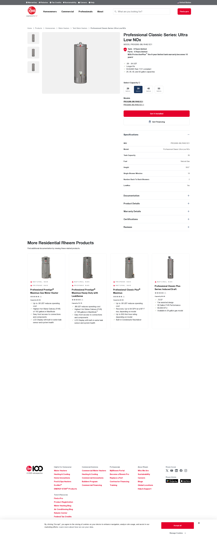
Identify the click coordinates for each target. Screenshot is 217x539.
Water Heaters (60, 470)
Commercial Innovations (92, 478)
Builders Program (90, 481)
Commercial (67, 11)
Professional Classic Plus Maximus (126, 291)
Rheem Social (171, 467)
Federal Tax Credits (63, 516)
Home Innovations (62, 478)
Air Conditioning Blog (63, 509)
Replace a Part (116, 478)
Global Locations (145, 485)
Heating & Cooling (62, 474)
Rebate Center (60, 513)
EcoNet (58, 485)
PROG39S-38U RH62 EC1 (133, 101)
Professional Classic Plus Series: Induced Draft (167, 287)
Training (113, 485)
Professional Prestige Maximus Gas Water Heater (44, 291)
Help (92, 2)
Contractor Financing (119, 481)
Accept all (177, 525)
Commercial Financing (92, 485)
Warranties (32, 2)
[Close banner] (199, 523)
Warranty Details (132, 211)
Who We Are (143, 470)
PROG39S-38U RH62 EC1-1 (134, 105)
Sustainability (70, 2)
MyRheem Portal (117, 470)
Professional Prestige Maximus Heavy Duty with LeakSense (85, 292)
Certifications (131, 219)
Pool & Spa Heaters (62, 481)
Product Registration (63, 502)
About (100, 11)
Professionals (85, 11)
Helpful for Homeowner (63, 467)
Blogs (140, 481)
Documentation (131, 195)
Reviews (128, 227)
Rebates (44, 2)
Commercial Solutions (90, 467)
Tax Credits (56, 2)
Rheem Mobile (171, 477)
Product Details (132, 203)
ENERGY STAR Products (65, 489)
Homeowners (50, 11)
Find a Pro (58, 498)
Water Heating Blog (62, 506)
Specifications (131, 134)
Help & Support (144, 489)
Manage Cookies (176, 533)
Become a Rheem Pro (119, 474)
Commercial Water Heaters (94, 470)
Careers (83, 2)
